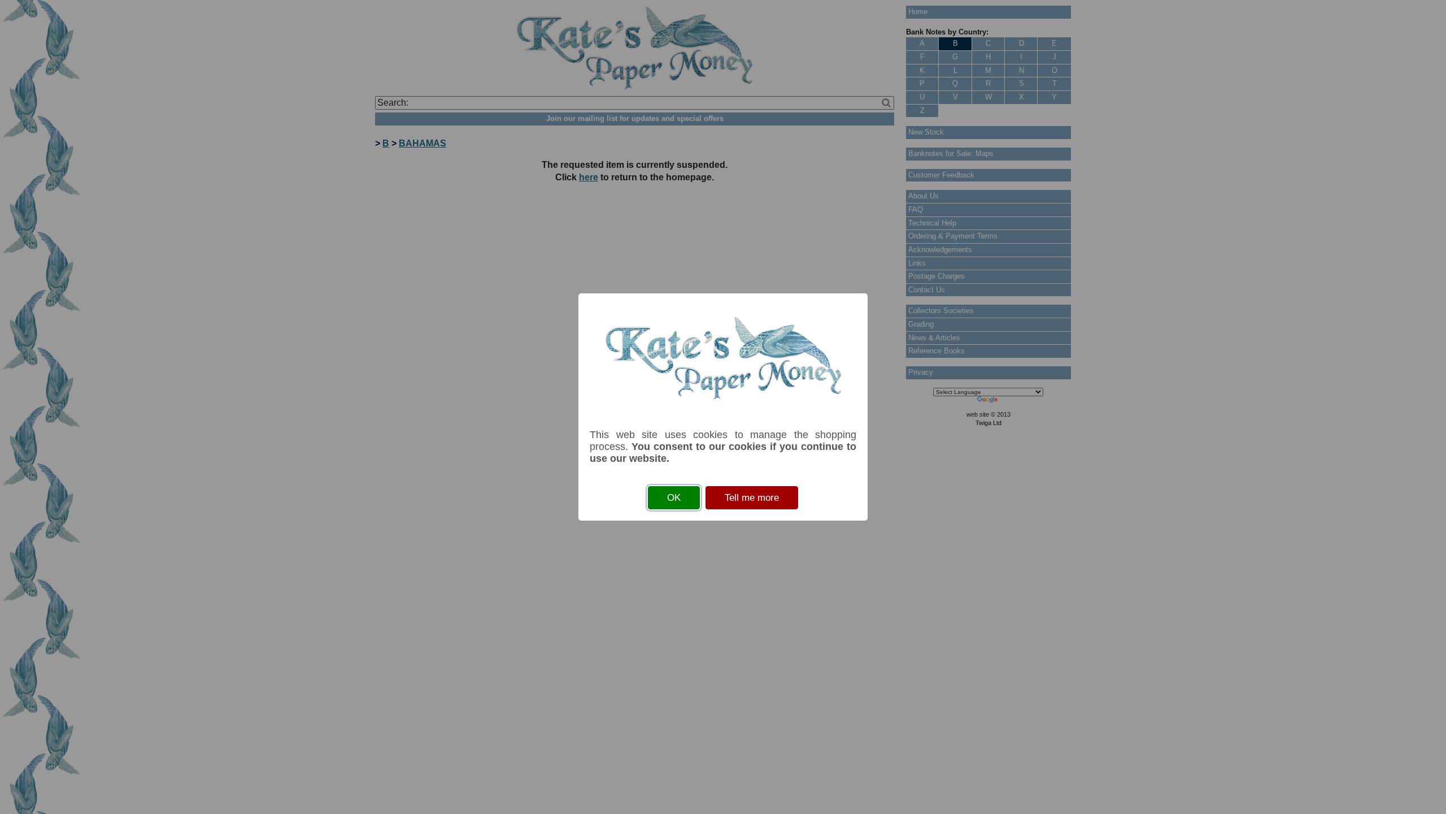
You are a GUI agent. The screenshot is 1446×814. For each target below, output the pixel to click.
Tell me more (752, 497)
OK (674, 497)
